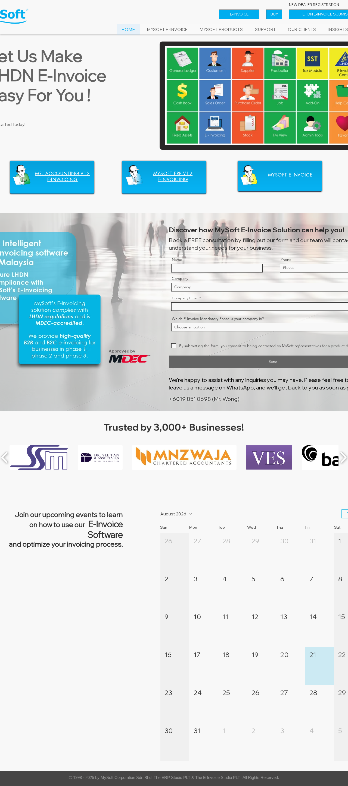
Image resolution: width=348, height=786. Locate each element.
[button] (221, 29)
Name (177, 259)
